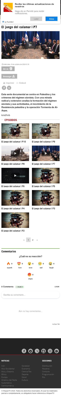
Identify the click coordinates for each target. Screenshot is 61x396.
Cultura (25, 379)
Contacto (46, 371)
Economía (26, 368)
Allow (51, 18)
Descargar (7, 76)
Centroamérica (7, 385)
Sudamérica (6, 382)
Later (36, 18)
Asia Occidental (7, 368)
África (3, 374)
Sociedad (26, 365)
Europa (4, 376)
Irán (3, 365)
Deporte (25, 374)
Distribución (47, 365)
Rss (43, 376)
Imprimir (10, 82)
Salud (24, 376)
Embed (22, 82)
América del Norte (9, 379)
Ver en (6, 68)
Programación (48, 374)
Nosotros (46, 368)
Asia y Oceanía (7, 371)
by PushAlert (9, 22)
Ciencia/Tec (26, 371)
